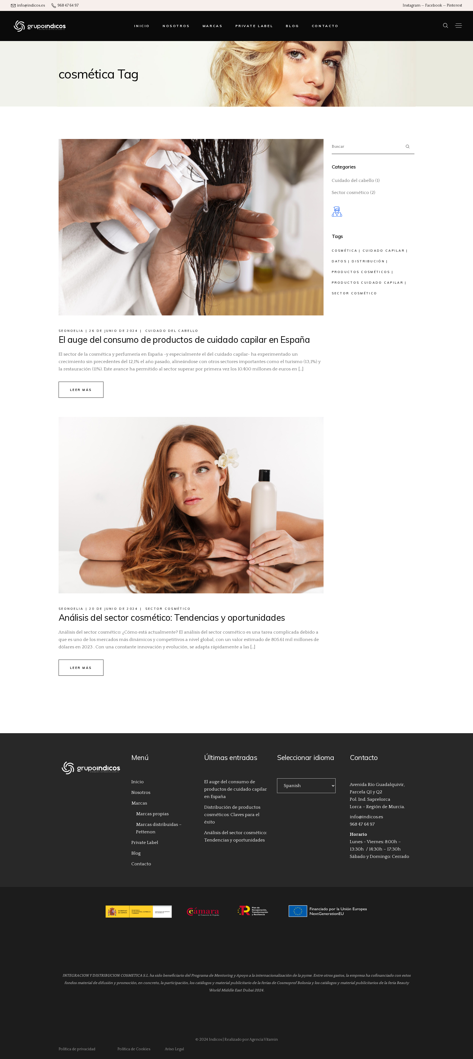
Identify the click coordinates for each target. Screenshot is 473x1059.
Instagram (411, 5)
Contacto (141, 863)
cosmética (345, 251)
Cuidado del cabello (172, 331)
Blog (136, 853)
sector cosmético (354, 293)
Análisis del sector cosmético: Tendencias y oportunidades (172, 617)
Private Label (144, 842)
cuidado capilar (384, 251)
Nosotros (140, 792)
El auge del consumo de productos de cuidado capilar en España (184, 339)
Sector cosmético (168, 609)
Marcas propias (152, 813)
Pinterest (454, 5)
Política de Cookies (133, 1049)
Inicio (137, 781)
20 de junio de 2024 (113, 609)
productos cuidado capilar (368, 283)
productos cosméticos (361, 272)
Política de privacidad (77, 1049)
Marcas (139, 803)
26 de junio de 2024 (113, 331)
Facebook (433, 5)
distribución (368, 261)
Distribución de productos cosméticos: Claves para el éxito (232, 815)
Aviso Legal (175, 1049)
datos (339, 261)
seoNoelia (71, 331)
